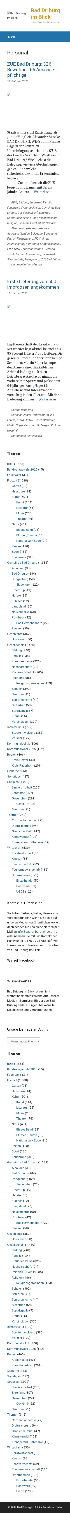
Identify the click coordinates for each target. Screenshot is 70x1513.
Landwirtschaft (22, 864)
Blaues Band (24, 529)
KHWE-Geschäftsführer (40, 420)
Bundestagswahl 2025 (22, 469)
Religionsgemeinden (30, 683)
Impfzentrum (41, 415)
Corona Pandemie (22, 410)
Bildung (23, 202)
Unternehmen (21, 875)
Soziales (51, 223)
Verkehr (17, 738)
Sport (15, 551)
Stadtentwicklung (23, 732)
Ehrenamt (36, 202)
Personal (50, 249)
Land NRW (13, 249)
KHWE (21, 420)
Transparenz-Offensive (27, 842)
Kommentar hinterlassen (26, 264)
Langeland (19, 606)
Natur (15, 524)
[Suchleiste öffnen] (64, 36)
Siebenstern (24, 584)
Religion (12, 223)
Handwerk (23, 886)
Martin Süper (15, 425)
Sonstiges (14, 776)
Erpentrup (18, 590)
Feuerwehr (13, 207)
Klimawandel (20, 836)
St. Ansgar (42, 425)
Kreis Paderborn (22, 765)
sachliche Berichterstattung (24, 254)
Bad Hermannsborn (29, 623)
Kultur (33, 218)
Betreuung (50, 233)
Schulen (17, 689)
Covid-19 (22, 804)
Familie (47, 202)
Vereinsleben (20, 721)
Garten (16, 486)
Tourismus (19, 557)
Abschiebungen (21, 228)
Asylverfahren (40, 228)
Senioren (18, 694)
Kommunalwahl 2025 (21, 749)
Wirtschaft (14, 847)
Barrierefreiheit (22, 787)
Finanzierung (25, 238)
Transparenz (32, 259)
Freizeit (12, 480)
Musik (20, 513)
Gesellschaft (25, 212)
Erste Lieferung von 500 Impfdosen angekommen (33, 284)
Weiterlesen (42, 192)
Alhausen (18, 568)
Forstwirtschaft (22, 853)
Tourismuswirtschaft (26, 869)
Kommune (32, 244)
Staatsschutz (15, 259)
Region (12, 754)
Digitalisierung (21, 825)
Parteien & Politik (23, 672)
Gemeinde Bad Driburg (22, 562)
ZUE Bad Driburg (51, 259)
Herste (16, 595)
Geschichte (14, 634)
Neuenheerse (20, 612)
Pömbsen (18, 617)
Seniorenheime (22, 700)
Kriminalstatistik (50, 244)
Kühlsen (17, 601)
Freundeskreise (30, 207)
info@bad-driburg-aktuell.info (37, 931)
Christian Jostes (21, 415)
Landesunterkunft (32, 249)
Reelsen (17, 628)
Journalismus (15, 244)
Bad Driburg (20, 573)
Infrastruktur (41, 212)
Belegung (37, 233)
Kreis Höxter (20, 760)
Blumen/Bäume (26, 535)
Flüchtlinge (41, 238)
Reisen (16, 546)
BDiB (14, 202)
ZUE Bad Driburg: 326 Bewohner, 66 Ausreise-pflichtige (31, 69)
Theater (21, 519)
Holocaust (19, 639)
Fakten (11, 238)
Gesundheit (19, 798)
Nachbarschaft (48, 218)
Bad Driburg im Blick (45, 13)
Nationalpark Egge (28, 540)
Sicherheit (25, 223)
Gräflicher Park (22, 831)
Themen (12, 815)
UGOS (20, 891)
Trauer (16, 716)
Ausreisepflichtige (18, 233)
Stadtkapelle (20, 710)
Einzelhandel (24, 880)
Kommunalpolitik (18, 218)
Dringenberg (20, 579)
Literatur (22, 508)
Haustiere (18, 491)
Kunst (20, 502)
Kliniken (17, 858)
